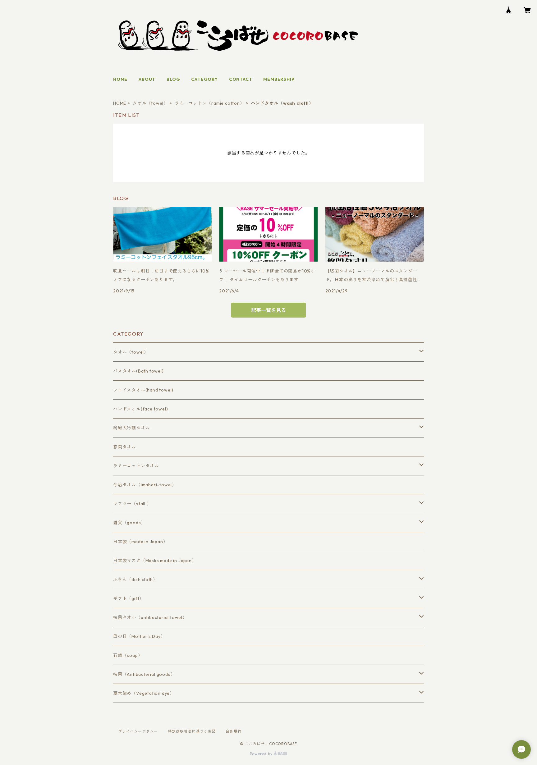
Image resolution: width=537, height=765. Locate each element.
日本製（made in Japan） (140, 541)
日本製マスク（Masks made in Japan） (154, 560)
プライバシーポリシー (138, 731)
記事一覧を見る (268, 310)
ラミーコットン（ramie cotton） (210, 103)
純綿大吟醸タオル (131, 428)
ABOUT (147, 79)
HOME (120, 79)
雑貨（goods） (129, 522)
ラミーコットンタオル (136, 466)
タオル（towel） (150, 103)
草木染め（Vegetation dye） (143, 693)
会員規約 (233, 731)
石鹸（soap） (127, 655)
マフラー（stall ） (132, 503)
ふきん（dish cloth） (135, 579)
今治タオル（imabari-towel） (145, 485)
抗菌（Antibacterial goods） (144, 674)
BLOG (173, 79)
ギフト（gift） (128, 598)
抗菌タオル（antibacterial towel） (150, 617)
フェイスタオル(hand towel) (143, 390)
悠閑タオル (124, 447)
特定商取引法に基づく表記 (192, 731)
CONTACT (240, 79)
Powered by (262, 753)
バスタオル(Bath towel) (138, 371)
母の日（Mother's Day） (139, 636)
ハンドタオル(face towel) (140, 409)
